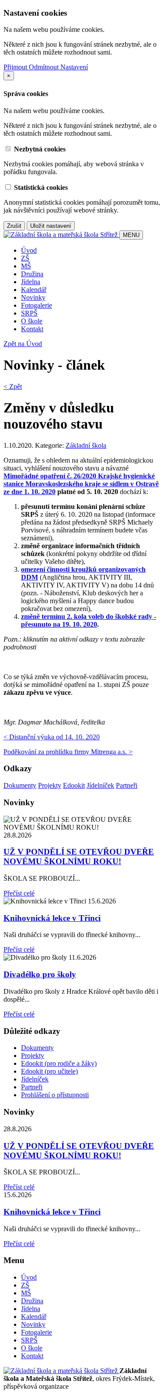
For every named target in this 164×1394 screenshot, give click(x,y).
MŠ (26, 266)
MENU (131, 235)
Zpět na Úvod (22, 343)
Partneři (126, 785)
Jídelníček (100, 785)
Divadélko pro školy (39, 974)
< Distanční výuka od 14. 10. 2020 (51, 737)
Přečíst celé (19, 893)
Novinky (33, 297)
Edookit (74, 785)
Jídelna (30, 281)
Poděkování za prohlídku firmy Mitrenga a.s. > (68, 751)
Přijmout (16, 67)
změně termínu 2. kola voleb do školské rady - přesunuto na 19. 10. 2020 (88, 620)
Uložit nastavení (50, 226)
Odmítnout (44, 67)
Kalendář (33, 289)
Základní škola (86, 445)
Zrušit (14, 226)
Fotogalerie (36, 305)
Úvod (29, 250)
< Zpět (12, 386)
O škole (31, 321)
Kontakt (32, 329)
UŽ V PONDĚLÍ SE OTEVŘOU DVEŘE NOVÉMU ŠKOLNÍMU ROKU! (78, 856)
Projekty (49, 785)
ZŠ (25, 258)
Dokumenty (19, 785)
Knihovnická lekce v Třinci (52, 918)
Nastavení (74, 67)
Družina (32, 274)
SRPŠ (29, 313)
